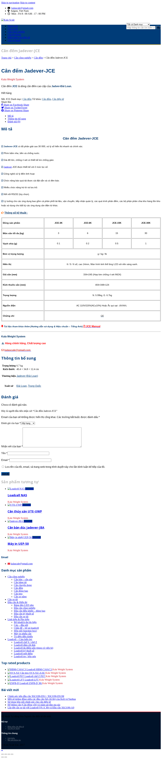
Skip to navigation (10, 2)
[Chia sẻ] (5, 754)
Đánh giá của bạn (11, 423)
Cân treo (18, 593)
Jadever (8, 167)
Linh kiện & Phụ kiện (18, 619)
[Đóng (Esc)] (2, 754)
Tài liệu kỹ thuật (14, 728)
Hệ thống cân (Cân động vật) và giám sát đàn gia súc (34, 704)
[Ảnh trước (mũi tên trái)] (2, 757)
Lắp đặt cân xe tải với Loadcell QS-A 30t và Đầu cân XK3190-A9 (41, 707)
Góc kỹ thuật (14, 40)
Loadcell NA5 (17, 495)
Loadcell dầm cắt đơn (24, 645)
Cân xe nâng (20, 596)
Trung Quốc (34, 386)
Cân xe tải (13, 29)
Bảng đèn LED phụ (24, 605)
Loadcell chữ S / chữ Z (25, 642)
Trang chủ (13, 26)
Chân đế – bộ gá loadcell (26, 628)
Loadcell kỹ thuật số (24, 650)
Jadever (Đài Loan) (27, 376)
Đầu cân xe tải (21, 616)
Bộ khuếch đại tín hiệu (25, 622)
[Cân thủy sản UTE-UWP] (15, 505)
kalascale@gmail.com (22, 8)
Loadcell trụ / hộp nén (25, 656)
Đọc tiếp (29, 488)
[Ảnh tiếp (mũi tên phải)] (5, 757)
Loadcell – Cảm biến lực (20, 639)
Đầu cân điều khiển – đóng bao (29, 610)
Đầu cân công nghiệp (24, 608)
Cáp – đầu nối (21, 625)
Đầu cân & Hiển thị (17, 602)
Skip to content (27, 2)
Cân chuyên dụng (23, 585)
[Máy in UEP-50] (20, 537)
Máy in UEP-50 (18, 544)
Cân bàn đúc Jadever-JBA (26, 527)
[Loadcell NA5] (16, 488)
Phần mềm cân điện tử (19, 37)
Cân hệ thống (14, 34)
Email (5, 460)
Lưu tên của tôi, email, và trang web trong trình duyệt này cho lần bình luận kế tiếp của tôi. (55, 467)
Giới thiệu (11, 738)
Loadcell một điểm (23, 653)
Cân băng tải (20, 582)
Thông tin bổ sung (17, 118)
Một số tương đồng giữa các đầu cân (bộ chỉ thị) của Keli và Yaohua (42, 699)
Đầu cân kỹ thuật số (24, 613)
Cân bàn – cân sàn (23, 579)
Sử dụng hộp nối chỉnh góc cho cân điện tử (29, 702)
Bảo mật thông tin (14, 740)
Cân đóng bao (21, 591)
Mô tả (10, 116)
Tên (4, 453)
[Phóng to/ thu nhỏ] (12, 754)
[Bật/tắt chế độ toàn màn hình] (9, 754)
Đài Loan (21, 386)
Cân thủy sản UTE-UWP (25, 511)
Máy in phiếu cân (22, 633)
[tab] (84, 116)
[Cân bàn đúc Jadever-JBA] (16, 521)
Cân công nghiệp (16, 31)
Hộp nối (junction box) (25, 630)
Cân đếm (38, 57)
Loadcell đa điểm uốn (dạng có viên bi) (33, 648)
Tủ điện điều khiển (23, 636)
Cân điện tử (58, 99)
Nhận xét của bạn (12, 446)
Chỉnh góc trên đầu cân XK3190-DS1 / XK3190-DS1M (36, 696)
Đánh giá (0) (14, 121)
